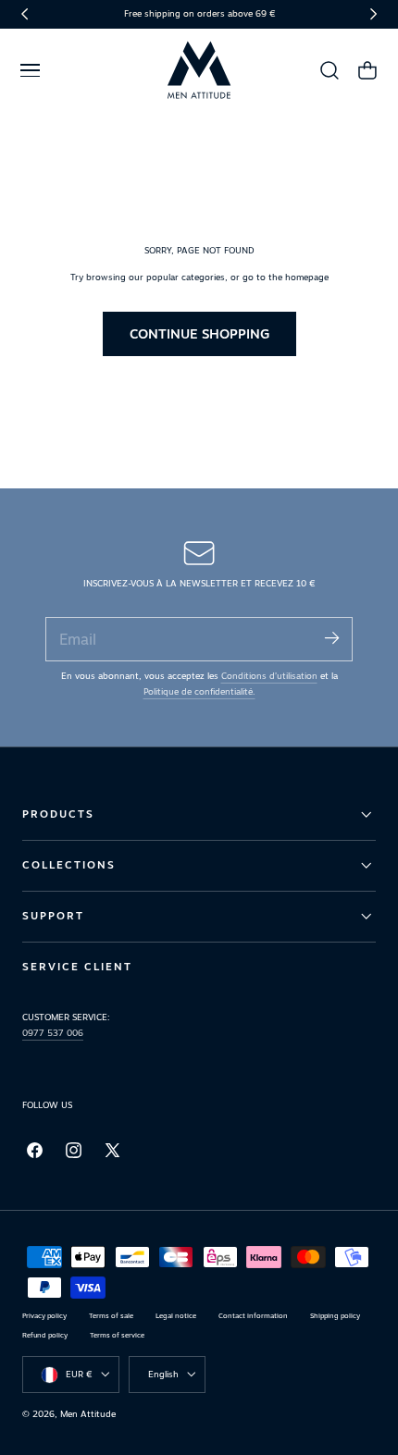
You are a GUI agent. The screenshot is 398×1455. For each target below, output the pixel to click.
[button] (29, 70)
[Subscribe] (331, 638)
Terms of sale (111, 1316)
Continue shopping (199, 333)
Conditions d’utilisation (269, 676)
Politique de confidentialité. (199, 691)
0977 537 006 (52, 1033)
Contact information (253, 1316)
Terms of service (117, 1335)
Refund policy (45, 1335)
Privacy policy (44, 1316)
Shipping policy (335, 1316)
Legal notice (175, 1316)
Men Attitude (88, 1414)
